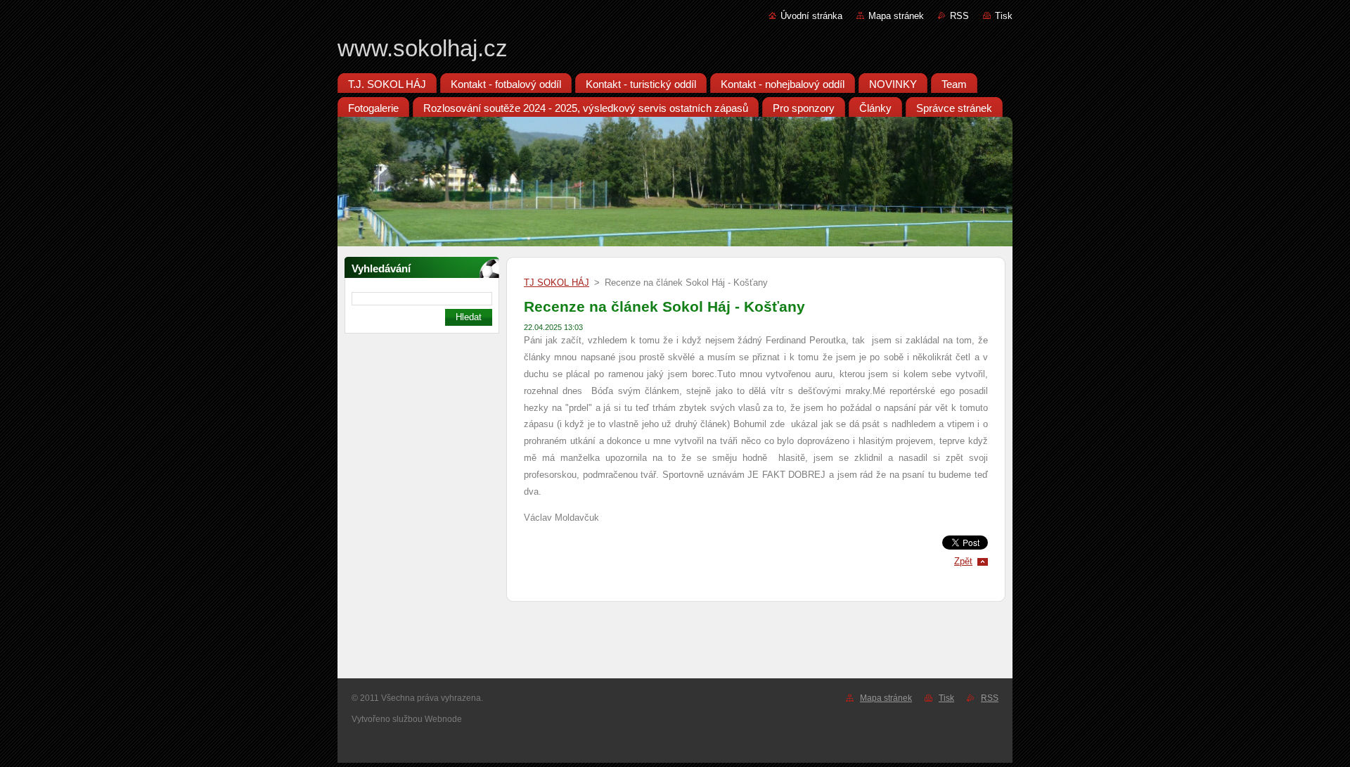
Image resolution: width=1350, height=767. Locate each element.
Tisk (1003, 16)
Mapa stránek (896, 16)
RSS (959, 16)
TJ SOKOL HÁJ (556, 282)
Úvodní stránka (811, 16)
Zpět (963, 561)
